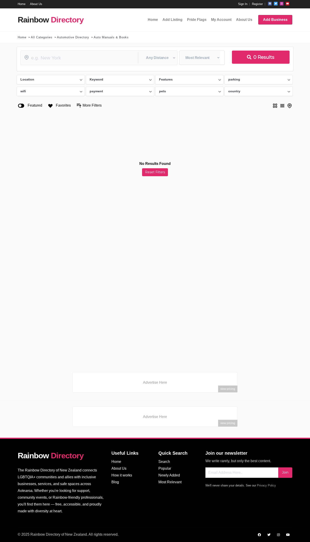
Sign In (242, 4)
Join (285, 472)
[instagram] (281, 3)
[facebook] (270, 3)
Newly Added (169, 475)
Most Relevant (170, 482)
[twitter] (276, 3)
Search (164, 462)
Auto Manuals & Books (111, 37)
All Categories (41, 37)
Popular (164, 468)
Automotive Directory (73, 37)
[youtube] (287, 3)
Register (257, 4)
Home (22, 37)
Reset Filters (155, 172)
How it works (121, 475)
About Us (118, 468)
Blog (115, 482)
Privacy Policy (266, 485)
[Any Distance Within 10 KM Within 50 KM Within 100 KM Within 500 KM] (99, 58)
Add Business (275, 20)
